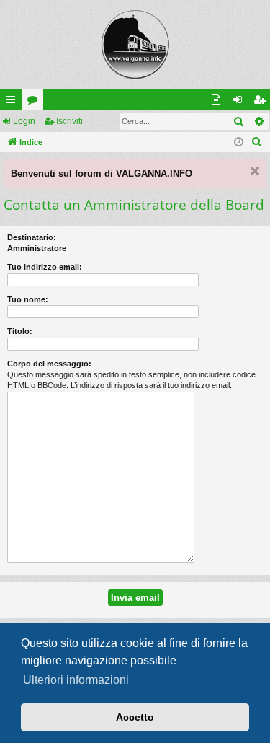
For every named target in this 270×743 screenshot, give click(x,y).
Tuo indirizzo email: (44, 267)
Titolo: (19, 331)
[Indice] (135, 44)
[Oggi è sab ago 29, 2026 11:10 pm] (238, 142)
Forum (35, 102)
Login (24, 121)
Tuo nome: (27, 299)
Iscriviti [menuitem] (262, 102)
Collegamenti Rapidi (14, 102)
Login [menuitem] (240, 102)
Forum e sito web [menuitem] (219, 102)
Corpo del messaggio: (49, 363)
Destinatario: (31, 237)
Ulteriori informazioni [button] (76, 680)
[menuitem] (257, 142)
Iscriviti (69, 121)
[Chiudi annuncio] (255, 171)
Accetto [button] (135, 717)
